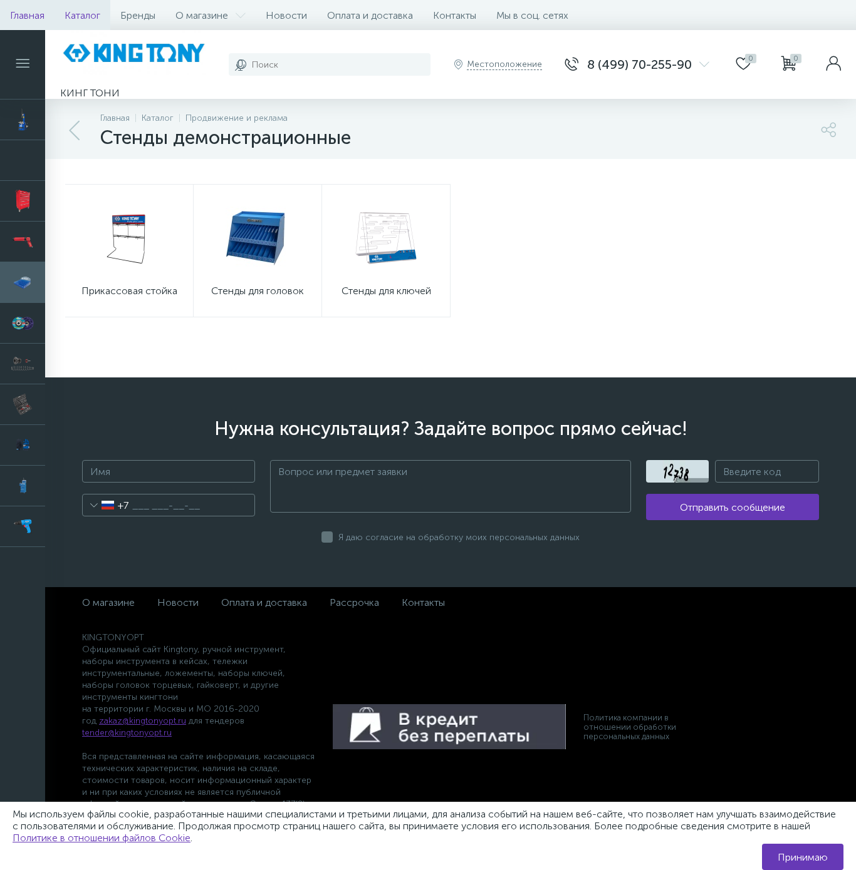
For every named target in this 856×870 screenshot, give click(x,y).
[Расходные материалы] (22, 323)
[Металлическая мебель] (22, 201)
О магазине (201, 15)
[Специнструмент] (22, 486)
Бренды (137, 15)
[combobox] (105, 505)
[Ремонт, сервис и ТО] (22, 364)
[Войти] (833, 64)
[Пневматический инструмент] (22, 242)
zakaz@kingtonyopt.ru (142, 720)
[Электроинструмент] (22, 526)
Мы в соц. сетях (532, 15)
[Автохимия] (22, 160)
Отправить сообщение (732, 507)
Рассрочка (354, 602)
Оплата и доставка (370, 15)
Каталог (82, 15)
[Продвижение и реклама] (22, 282)
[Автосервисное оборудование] (22, 120)
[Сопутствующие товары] (22, 445)
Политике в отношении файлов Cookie (102, 838)
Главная (27, 15)
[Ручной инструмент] (22, 404)
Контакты (454, 15)
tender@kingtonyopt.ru (127, 732)
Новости (286, 15)
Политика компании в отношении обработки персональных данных (629, 727)
